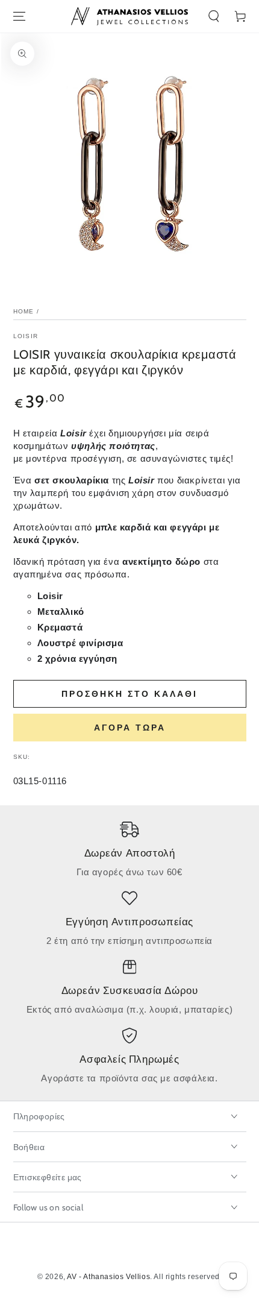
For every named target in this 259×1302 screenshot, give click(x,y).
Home (23, 311)
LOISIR (26, 336)
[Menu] (19, 16)
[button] (214, 16)
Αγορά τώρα (130, 727)
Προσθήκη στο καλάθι (129, 694)
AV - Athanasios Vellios (108, 1276)
